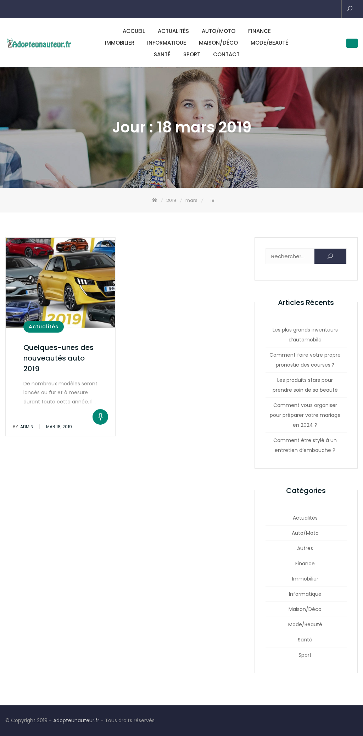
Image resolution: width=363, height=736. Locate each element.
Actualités (173, 31)
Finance (259, 31)
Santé (162, 54)
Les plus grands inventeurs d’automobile (305, 334)
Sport (191, 54)
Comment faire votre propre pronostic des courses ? (305, 359)
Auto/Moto (218, 31)
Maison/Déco (218, 42)
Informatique (166, 42)
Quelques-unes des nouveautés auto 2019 (58, 358)
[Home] (155, 200)
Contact (226, 54)
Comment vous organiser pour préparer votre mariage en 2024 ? (305, 415)
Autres (305, 548)
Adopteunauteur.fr (76, 720)
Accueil (134, 31)
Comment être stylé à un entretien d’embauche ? (305, 445)
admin (23, 427)
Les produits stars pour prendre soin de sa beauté (305, 385)
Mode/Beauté (269, 42)
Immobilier (119, 42)
